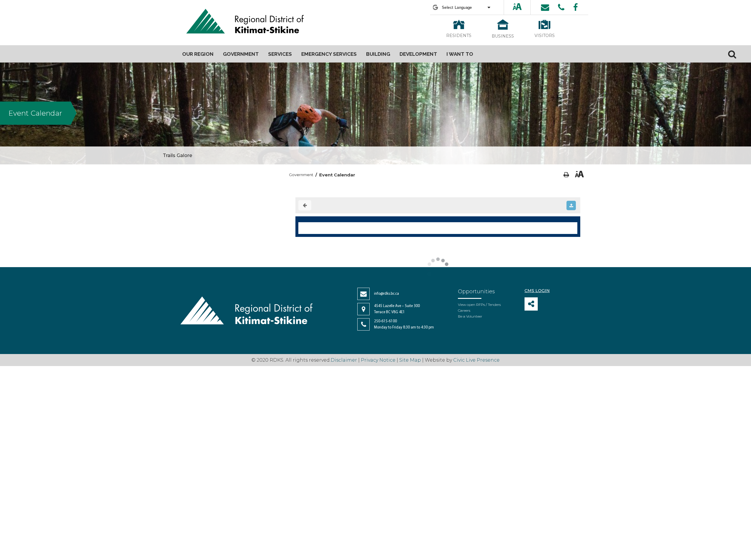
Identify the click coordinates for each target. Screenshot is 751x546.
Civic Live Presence (476, 360)
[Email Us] (545, 7)
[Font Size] (517, 7)
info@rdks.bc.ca (386, 294)
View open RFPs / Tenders (479, 304)
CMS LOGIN (537, 290)
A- (522, 7)
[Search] (732, 54)
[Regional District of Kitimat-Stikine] (244, 22)
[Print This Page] (566, 175)
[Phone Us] (561, 7)
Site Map (410, 360)
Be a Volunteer (470, 316)
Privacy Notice (378, 360)
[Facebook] (575, 7)
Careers (464, 310)
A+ (512, 7)
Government (301, 174)
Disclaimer (344, 360)
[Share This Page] (531, 304)
